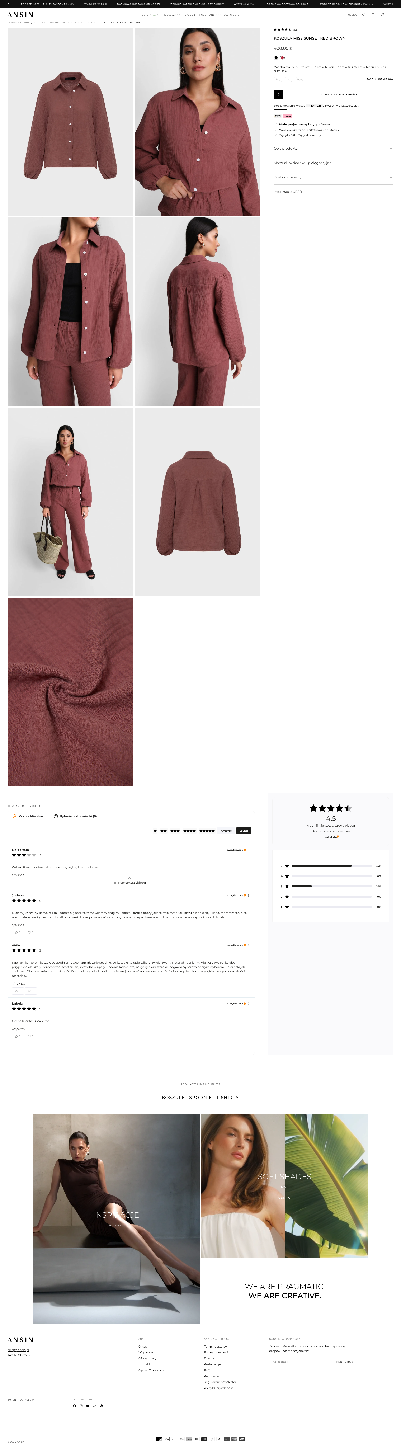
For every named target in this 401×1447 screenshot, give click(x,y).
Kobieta (148, 15)
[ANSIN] (20, 1339)
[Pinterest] (101, 1406)
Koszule (84, 22)
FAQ (207, 1370)
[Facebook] (74, 1406)
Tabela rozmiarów (380, 79)
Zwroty (209, 1358)
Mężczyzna (171, 15)
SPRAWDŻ (116, 1225)
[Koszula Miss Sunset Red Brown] (282, 57)
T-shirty (227, 1097)
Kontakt (144, 1364)
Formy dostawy (215, 1346)
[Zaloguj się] (373, 15)
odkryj (284, 1197)
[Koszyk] (391, 15)
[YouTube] (88, 1406)
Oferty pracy (147, 1358)
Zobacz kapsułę (157, 4)
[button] (351, 15)
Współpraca (147, 1352)
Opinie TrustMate (151, 1370)
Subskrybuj (342, 1361)
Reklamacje (212, 1364)
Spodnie (200, 1097)
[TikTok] (94, 1406)
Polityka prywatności (219, 1388)
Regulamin (212, 1376)
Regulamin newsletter (220, 1382)
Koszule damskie (61, 22)
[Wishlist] (382, 15)
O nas (142, 1346)
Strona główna (19, 22)
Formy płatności (216, 1352)
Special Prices (195, 15)
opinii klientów (331, 825)
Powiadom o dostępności (339, 94)
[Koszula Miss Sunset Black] (276, 57)
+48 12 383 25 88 (19, 1355)
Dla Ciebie (231, 15)
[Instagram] (81, 1406)
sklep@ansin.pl (18, 1350)
